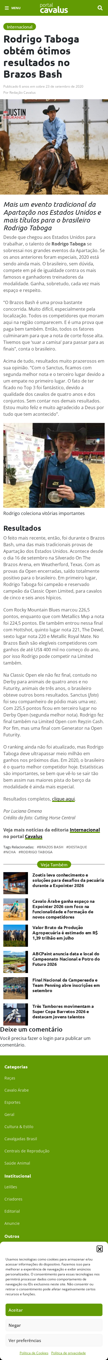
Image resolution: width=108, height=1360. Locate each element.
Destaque (77, 847)
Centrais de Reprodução (26, 1151)
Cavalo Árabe (16, 1090)
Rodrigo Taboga (37, 852)
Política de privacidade (68, 1353)
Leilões (10, 1186)
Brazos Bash (51, 847)
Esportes (12, 1102)
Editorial (12, 1211)
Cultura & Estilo (18, 1126)
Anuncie (12, 1223)
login (48, 1038)
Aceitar (16, 1310)
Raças (9, 1078)
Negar (15, 1325)
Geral (9, 1114)
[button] (99, 1248)
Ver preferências (25, 1340)
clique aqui (63, 799)
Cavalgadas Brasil (20, 1138)
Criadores (13, 1199)
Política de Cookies (34, 1353)
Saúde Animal (17, 1163)
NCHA (11, 852)
